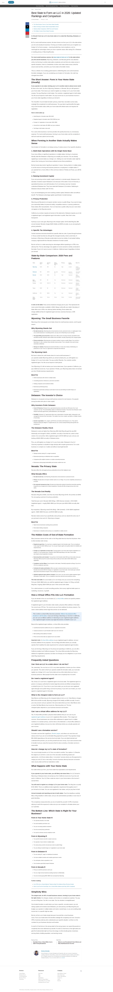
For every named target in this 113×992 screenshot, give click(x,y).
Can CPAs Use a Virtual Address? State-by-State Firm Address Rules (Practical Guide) (54, 884)
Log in (58, 979)
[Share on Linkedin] (27, 30)
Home (3, 2)
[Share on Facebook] (27, 23)
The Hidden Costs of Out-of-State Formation (44, 31)
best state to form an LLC (61, 57)
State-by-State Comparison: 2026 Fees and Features (46, 28)
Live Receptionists (23, 976)
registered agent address (38, 717)
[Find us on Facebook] (103, 2)
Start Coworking (74, 6)
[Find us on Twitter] (81, 971)
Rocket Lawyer (56, 733)
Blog (39, 974)
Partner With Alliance (61, 976)
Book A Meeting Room (64, 6)
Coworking (21, 979)
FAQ (39, 976)
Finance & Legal (38, 9)
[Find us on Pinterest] (111, 2)
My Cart (59, 980)
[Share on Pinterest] (27, 33)
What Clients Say (61, 974)
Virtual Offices (22, 973)
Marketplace (40, 977)
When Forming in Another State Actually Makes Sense (46, 26)
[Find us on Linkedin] (84, 971)
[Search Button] (100, 2)
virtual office (60, 598)
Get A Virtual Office (40, 6)
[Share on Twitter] (27, 26)
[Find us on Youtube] (106, 2)
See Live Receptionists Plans (52, 6)
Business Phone (22, 977)
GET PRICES (11, 2)
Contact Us (59, 977)
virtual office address (48, 640)
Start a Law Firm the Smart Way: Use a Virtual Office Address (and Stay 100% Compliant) (54, 886)
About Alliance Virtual (61, 973)
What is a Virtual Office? (43, 979)
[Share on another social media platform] (27, 36)
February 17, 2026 (44, 19)
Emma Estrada (36, 19)
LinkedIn (63, 957)
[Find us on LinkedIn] (108, 2)
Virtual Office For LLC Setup (44, 980)
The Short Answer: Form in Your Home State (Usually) (46, 24)
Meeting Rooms (22, 974)
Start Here (40, 973)
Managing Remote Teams (43, 982)
